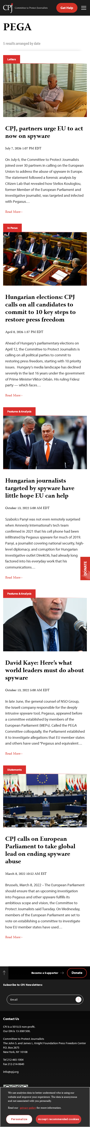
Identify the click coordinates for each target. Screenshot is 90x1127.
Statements (14, 770)
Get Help (66, 8)
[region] (45, 1107)
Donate (77, 973)
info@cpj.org (11, 1072)
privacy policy (28, 1108)
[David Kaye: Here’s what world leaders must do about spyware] (45, 624)
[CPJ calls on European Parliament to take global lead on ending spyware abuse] (45, 800)
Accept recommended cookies (58, 1119)
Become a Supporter (44, 973)
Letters (11, 59)
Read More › (13, 212)
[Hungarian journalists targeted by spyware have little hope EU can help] (45, 442)
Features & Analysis (19, 411)
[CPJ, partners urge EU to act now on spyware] (45, 90)
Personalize (19, 1119)
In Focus (12, 228)
